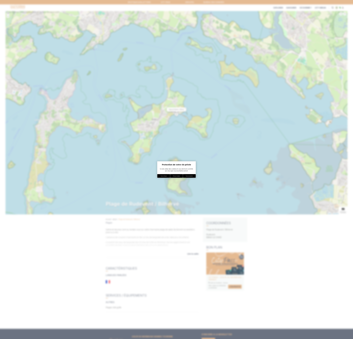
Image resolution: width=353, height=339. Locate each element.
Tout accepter (189, 176)
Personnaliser (176, 176)
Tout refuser (164, 176)
